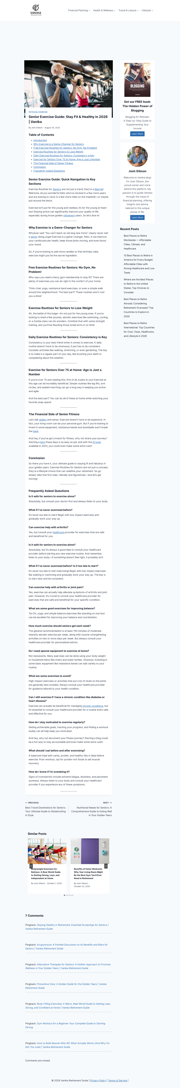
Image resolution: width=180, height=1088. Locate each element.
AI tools (96, 442)
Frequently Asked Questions (49, 170)
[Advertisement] (90, 36)
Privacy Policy (98, 1080)
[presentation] (47, 851)
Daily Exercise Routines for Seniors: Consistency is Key (63, 155)
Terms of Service (117, 1080)
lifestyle (98, 189)
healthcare (59, 532)
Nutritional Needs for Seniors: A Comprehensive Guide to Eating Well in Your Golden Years (91, 809)
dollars (43, 419)
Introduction (40, 140)
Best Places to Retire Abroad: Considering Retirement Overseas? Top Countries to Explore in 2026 (138, 308)
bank (35, 431)
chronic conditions (93, 705)
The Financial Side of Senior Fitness (53, 163)
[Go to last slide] (31, 866)
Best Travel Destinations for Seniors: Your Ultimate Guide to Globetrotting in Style (45, 809)
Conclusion (39, 167)
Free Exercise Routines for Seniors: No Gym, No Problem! (65, 147)
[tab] (64, 895)
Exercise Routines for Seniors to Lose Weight (58, 151)
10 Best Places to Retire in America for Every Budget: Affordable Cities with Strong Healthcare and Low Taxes (139, 264)
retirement (69, 215)
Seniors (57, 189)
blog (42, 442)
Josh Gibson (39, 883)
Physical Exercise (38, 112)
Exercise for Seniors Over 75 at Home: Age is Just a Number (66, 159)
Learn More (137, 134)
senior (34, 236)
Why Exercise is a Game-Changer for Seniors (58, 144)
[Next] (106, 866)
